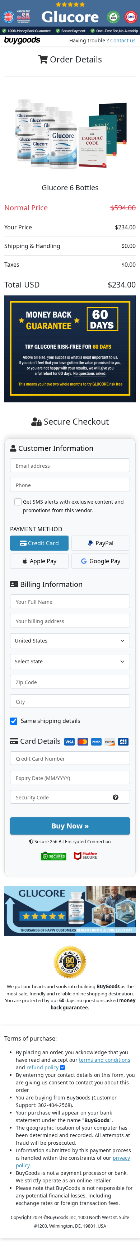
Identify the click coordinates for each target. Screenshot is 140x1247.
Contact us (123, 40)
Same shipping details (50, 721)
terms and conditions (104, 1059)
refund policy (43, 1067)
